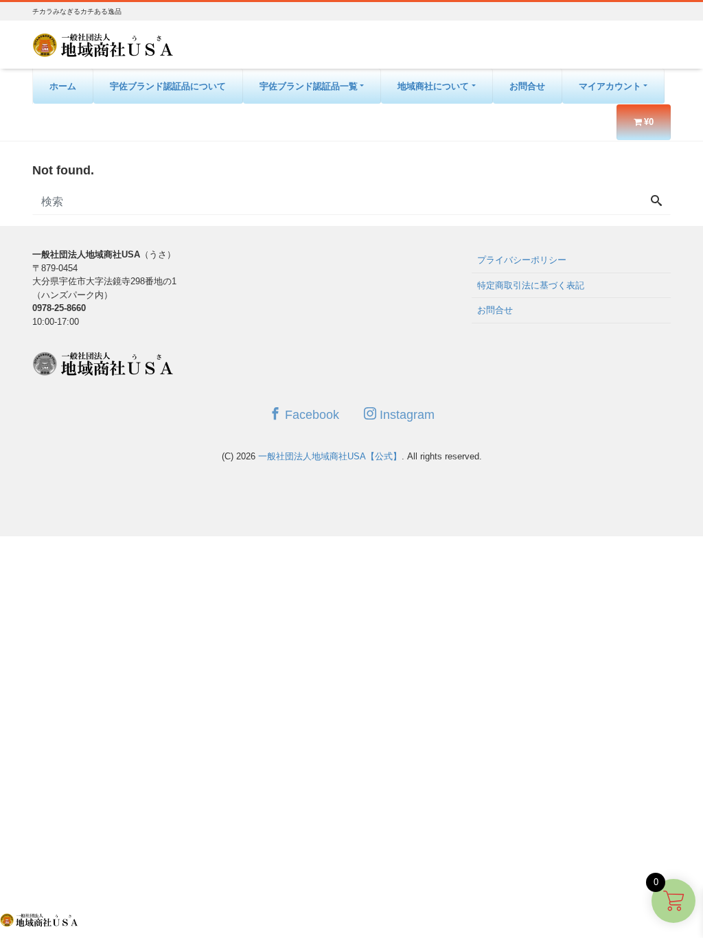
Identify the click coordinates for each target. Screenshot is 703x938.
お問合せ (527, 86)
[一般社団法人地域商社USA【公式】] (103, 43)
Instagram (405, 415)
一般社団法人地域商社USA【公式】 (330, 456)
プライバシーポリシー (521, 260)
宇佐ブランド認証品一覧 (309, 86)
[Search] (656, 202)
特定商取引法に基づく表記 (530, 285)
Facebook (310, 415)
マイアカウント (610, 86)
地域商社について (433, 86)
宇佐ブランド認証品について (168, 86)
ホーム (62, 86)
